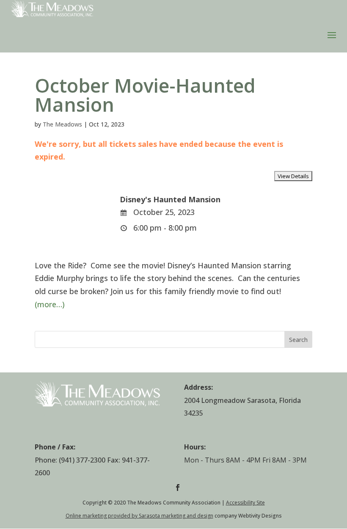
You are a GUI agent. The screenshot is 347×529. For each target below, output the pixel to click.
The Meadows (62, 124)
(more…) (50, 304)
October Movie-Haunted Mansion (145, 94)
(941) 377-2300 (82, 460)
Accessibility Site (245, 502)
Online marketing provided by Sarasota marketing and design (139, 515)
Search (298, 340)
